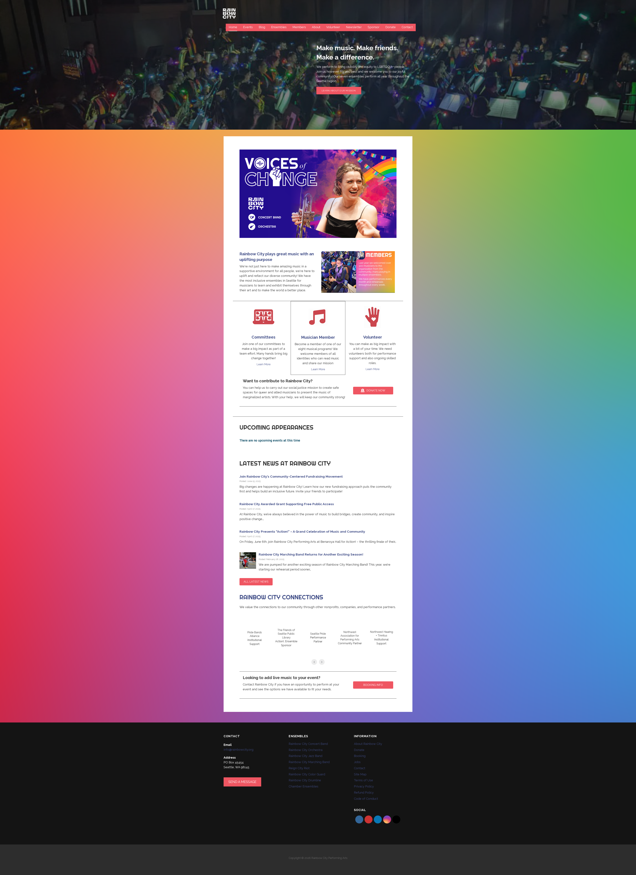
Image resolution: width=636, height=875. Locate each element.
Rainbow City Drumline (305, 780)
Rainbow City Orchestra (305, 750)
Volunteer (333, 27)
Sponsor (373, 27)
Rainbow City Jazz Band (305, 756)
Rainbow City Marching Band (309, 762)
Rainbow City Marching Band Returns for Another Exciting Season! (311, 554)
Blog (262, 27)
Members (299, 27)
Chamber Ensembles (303, 786)
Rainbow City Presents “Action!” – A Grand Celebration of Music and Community (302, 531)
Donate (390, 27)
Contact (407, 27)
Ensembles (279, 27)
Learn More (263, 364)
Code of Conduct (366, 798)
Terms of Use (363, 780)
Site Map (360, 774)
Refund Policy (364, 792)
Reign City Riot (299, 768)
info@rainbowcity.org (238, 749)
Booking (360, 756)
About (316, 27)
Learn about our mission (339, 90)
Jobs (357, 762)
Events (248, 27)
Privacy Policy (364, 786)
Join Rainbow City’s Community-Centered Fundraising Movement (291, 476)
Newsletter (354, 27)
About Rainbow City (368, 744)
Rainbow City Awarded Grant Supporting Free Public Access (287, 504)
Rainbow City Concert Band (308, 744)
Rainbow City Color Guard (307, 774)
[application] (358, 272)
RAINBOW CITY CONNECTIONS (281, 597)
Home (233, 27)
